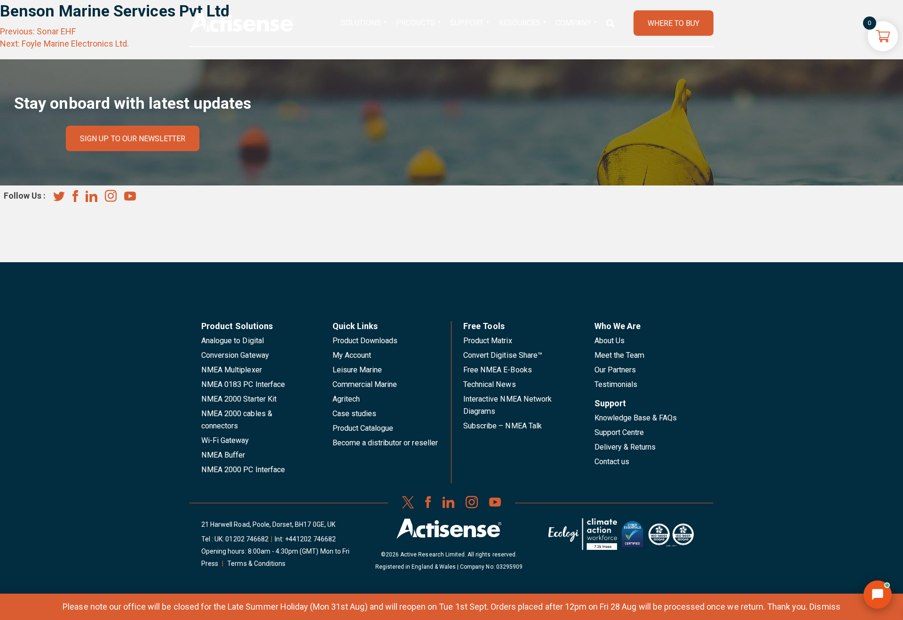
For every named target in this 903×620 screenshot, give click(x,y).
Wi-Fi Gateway (225, 440)
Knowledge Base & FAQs (635, 417)
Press (209, 563)
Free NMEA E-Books (497, 369)
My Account (352, 355)
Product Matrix (487, 340)
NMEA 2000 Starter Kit (239, 399)
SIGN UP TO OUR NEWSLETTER (132, 138)
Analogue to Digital (232, 340)
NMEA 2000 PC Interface (243, 469)
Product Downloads (365, 340)
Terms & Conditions (256, 563)
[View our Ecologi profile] (582, 537)
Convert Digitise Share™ (502, 355)
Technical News (489, 384)
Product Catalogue (363, 428)
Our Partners (615, 369)
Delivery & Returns (625, 447)
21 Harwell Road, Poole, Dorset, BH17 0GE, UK (268, 524)
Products (415, 22)
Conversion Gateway (235, 355)
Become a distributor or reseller (385, 442)
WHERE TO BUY (673, 23)
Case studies (355, 413)
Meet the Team (619, 355)
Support (466, 22)
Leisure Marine (357, 369)
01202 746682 (247, 539)
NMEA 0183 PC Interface (243, 384)
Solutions (361, 22)
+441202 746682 (310, 539)
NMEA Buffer (223, 455)
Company (573, 22)
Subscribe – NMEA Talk (502, 425)
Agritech (346, 399)
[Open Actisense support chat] (877, 594)
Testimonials (616, 384)
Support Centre (619, 432)
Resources (519, 22)
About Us (609, 340)
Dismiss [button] (824, 607)
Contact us (611, 461)
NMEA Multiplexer (231, 369)
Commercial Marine (365, 384)
